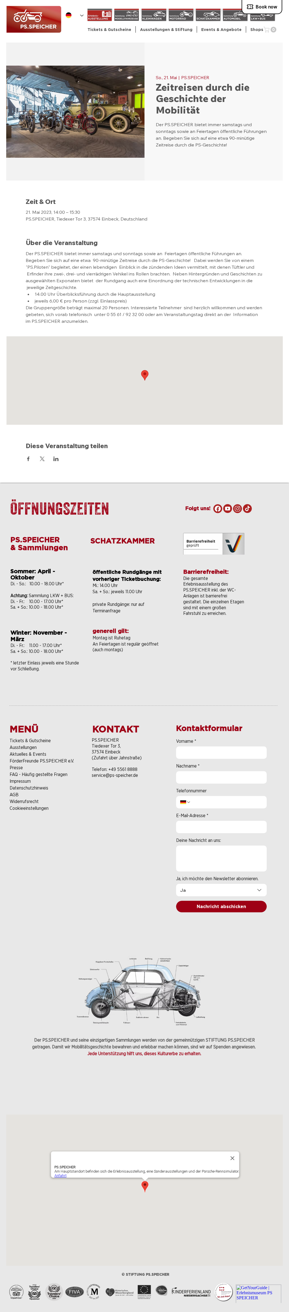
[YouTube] (227, 508)
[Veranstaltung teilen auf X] (42, 459)
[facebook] (217, 508)
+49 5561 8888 (122, 769)
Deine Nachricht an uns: (198, 840)
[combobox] (221, 890)
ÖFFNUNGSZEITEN (59, 508)
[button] (166, 29)
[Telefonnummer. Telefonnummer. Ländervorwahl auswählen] (185, 802)
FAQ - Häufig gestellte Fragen (38, 774)
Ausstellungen (23, 747)
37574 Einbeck (106, 752)
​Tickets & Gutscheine (30, 740)
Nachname (188, 766)
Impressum (20, 781)
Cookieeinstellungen (29, 808)
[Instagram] (237, 508)
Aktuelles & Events (28, 754)
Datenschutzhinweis (29, 788)
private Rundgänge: (112, 604)
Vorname (186, 741)
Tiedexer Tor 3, (106, 746)
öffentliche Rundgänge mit (127, 572)
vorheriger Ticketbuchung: (127, 579)
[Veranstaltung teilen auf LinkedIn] (56, 459)
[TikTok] (247, 508)
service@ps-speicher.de (115, 775)
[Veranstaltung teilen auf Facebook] (28, 459)
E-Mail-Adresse (192, 815)
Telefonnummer (191, 790)
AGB (14, 794)
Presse (16, 767)
